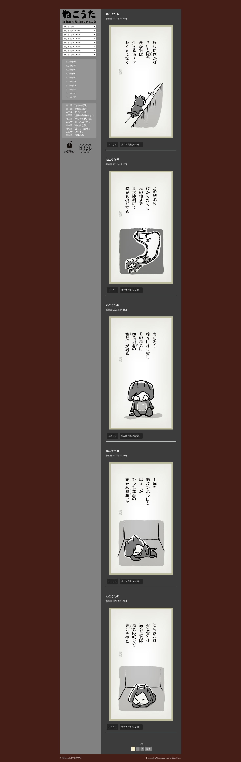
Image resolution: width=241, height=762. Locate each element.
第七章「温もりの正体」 (78, 128)
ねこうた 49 (112, 13)
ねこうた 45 (112, 596)
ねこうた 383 (71, 66)
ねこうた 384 (71, 61)
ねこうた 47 (112, 305)
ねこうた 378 (71, 85)
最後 (148, 749)
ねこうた (112, 144)
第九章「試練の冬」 (76, 135)
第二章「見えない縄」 (131, 144)
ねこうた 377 (71, 89)
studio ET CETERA (73, 758)
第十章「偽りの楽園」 (77, 105)
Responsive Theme (154, 758)
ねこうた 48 (112, 159)
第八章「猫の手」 (75, 132)
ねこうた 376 (71, 93)
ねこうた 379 (71, 81)
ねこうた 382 (71, 69)
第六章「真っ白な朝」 (77, 125)
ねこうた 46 (112, 450)
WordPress (176, 758)
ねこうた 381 (71, 73)
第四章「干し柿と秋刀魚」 (79, 118)
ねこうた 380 (71, 77)
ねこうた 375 (71, 97)
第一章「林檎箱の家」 (77, 108)
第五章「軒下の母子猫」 (78, 122)
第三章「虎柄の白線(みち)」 (80, 115)
